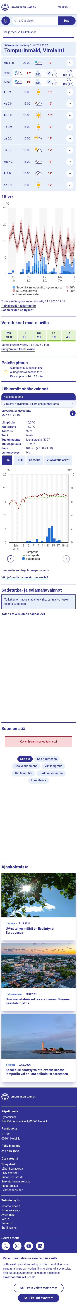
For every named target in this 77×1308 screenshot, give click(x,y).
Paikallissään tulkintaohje (18, 305)
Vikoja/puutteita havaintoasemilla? (24, 577)
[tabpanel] (38, 514)
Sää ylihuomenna (26, 766)
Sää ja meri (9, 32)
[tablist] (38, 460)
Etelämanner (9, 1227)
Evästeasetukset (12, 1190)
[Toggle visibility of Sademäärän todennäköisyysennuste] (37, 287)
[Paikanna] (5, 20)
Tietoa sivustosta (12, 1177)
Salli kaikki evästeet (39, 1298)
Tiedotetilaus (9, 1185)
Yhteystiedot (9, 1164)
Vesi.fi (5, 1219)
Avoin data (8, 1214)
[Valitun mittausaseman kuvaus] (73, 413)
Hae (66, 20)
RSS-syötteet (9, 1173)
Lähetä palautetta (12, 1168)
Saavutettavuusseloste (15, 1181)
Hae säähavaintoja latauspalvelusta (25, 570)
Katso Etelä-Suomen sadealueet (23, 614)
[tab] (7, 460)
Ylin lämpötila (53, 766)
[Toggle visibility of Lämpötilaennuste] (26, 294)
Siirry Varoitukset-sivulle (18, 349)
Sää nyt (25, 759)
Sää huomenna (47, 759)
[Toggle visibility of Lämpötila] (30, 552)
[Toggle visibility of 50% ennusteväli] (25, 291)
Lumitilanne (38, 780)
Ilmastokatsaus (11, 1210)
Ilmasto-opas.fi (10, 1206)
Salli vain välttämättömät (38, 1288)
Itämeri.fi (6, 1223)
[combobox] (37, 21)
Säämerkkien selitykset (17, 310)
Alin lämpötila (23, 773)
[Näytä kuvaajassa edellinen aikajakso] (10, 558)
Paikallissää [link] (28, 32)
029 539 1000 (10, 1151)
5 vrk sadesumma (51, 773)
